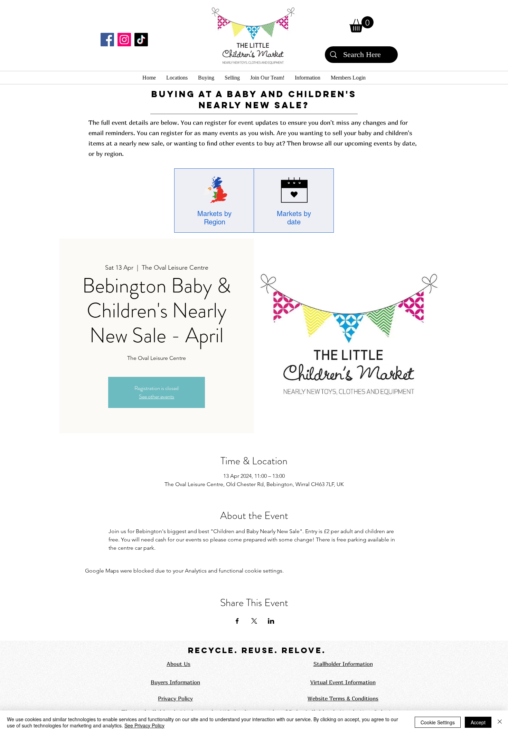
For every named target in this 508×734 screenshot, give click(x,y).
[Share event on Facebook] (237, 621)
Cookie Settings (438, 722)
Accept (478, 722)
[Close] (500, 722)
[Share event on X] (254, 621)
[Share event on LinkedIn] (271, 621)
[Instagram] (124, 39)
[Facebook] (107, 39)
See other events (156, 396)
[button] (361, 24)
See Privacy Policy (144, 725)
